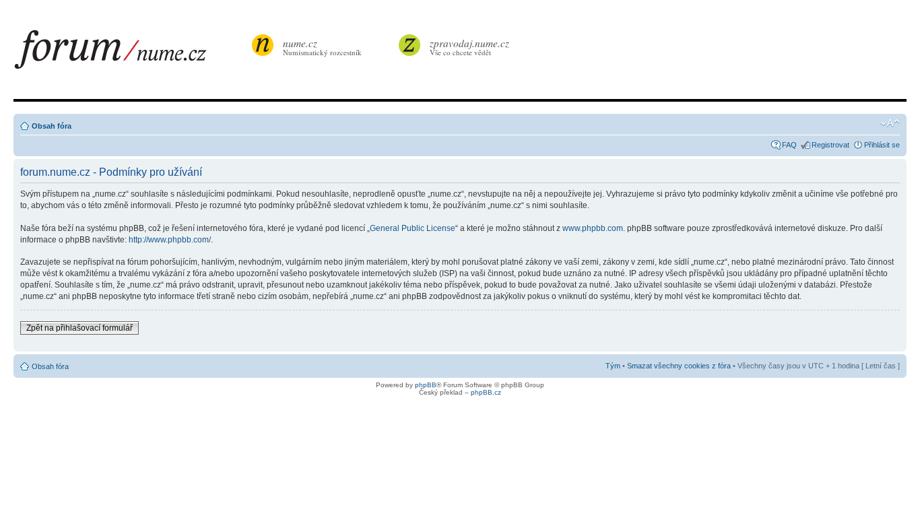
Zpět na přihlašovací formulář (79, 328)
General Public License (412, 228)
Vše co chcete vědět (469, 46)
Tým (612, 366)
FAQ (789, 145)
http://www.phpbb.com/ (170, 239)
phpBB (425, 385)
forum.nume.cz (131, 53)
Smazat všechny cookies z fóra (679, 366)
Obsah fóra (51, 126)
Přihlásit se (882, 145)
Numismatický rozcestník (322, 46)
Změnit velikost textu (890, 123)
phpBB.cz (486, 392)
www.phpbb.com (592, 228)
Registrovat (830, 145)
